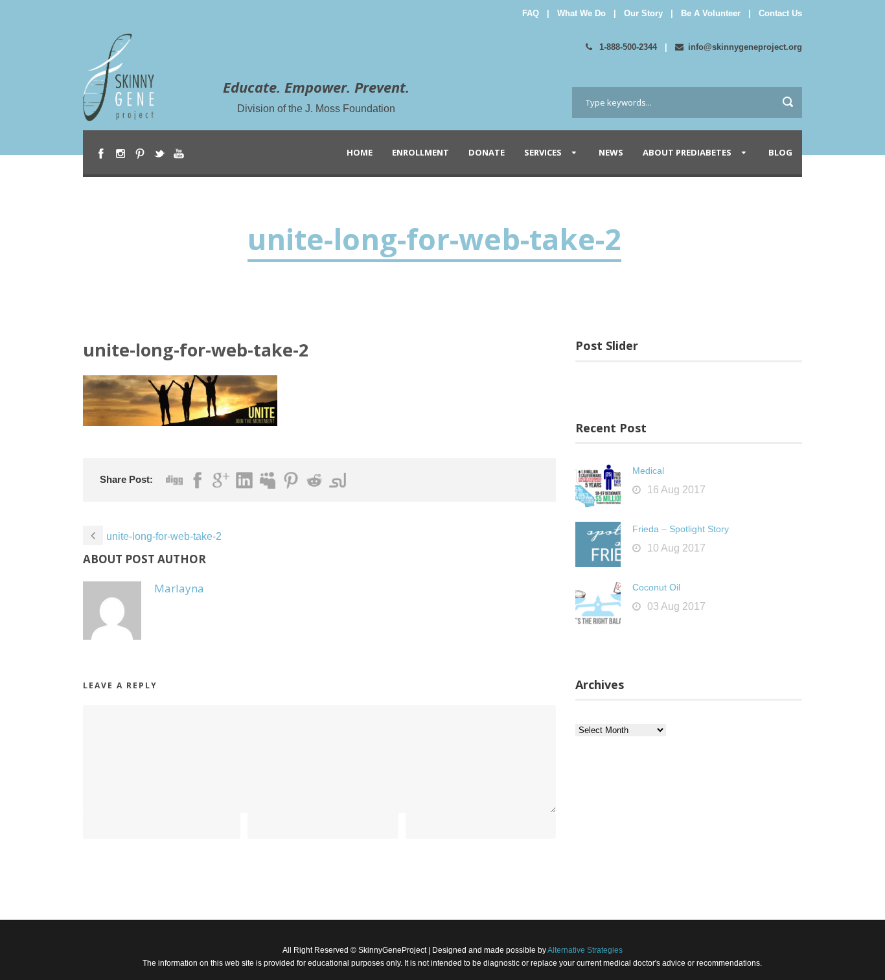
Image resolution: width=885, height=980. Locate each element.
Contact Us (780, 13)
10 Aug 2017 (676, 548)
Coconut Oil (656, 587)
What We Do (581, 13)
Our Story (643, 13)
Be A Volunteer (711, 13)
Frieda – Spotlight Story (680, 529)
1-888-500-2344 (627, 47)
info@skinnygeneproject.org (745, 47)
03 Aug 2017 (676, 606)
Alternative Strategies (584, 950)
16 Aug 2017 (676, 489)
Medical (648, 470)
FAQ (530, 13)
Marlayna (179, 588)
